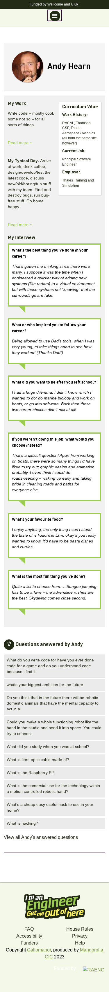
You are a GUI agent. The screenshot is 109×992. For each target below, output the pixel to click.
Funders (29, 942)
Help (80, 942)
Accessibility (29, 936)
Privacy (79, 936)
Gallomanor (39, 949)
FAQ (29, 929)
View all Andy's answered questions (41, 837)
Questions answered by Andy (49, 644)
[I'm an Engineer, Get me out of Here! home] (54, 904)
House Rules (79, 929)
